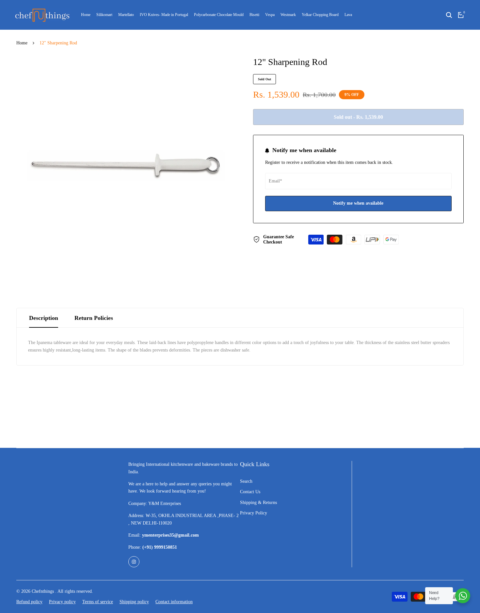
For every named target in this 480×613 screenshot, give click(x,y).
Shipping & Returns (258, 502)
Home (21, 42)
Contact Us (250, 491)
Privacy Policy (253, 513)
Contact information (174, 601)
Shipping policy (134, 601)
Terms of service (97, 601)
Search (246, 481)
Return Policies (93, 318)
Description (43, 318)
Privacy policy (62, 601)
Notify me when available (358, 203)
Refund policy (29, 601)
